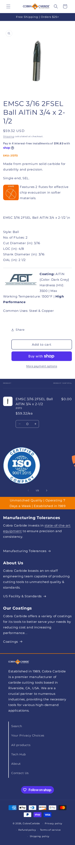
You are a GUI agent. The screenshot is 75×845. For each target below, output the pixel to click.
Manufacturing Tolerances (24, 551)
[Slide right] (46, 490)
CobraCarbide (31, 823)
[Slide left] (28, 490)
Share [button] (20, 330)
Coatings (10, 642)
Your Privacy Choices (27, 735)
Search (16, 726)
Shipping (8, 136)
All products (20, 745)
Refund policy (27, 829)
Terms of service (50, 829)
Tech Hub (18, 754)
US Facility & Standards (22, 596)
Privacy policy (53, 823)
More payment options (41, 366)
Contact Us (20, 773)
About (16, 764)
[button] (8, 6)
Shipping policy (40, 836)
